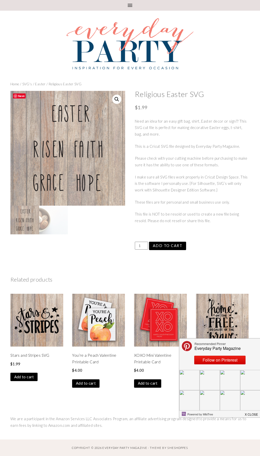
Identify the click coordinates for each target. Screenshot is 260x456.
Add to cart (167, 245)
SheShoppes (177, 447)
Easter (40, 84)
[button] (116, 99)
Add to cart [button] (24, 377)
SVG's (27, 84)
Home (14, 84)
